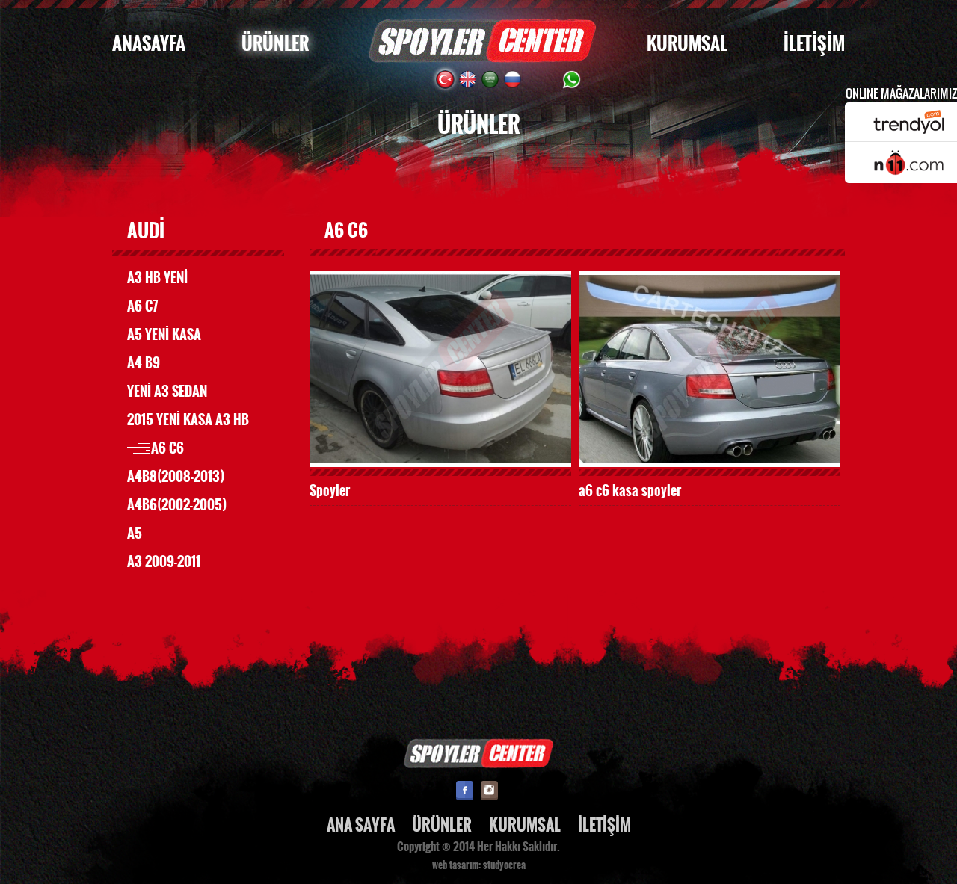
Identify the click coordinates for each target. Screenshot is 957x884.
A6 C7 (142, 306)
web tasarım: (456, 865)
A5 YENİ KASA (164, 334)
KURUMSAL (687, 44)
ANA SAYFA (361, 825)
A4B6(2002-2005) (177, 505)
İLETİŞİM (814, 44)
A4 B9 (143, 363)
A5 (134, 533)
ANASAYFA (148, 44)
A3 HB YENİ (157, 278)
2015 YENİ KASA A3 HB (188, 419)
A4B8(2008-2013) (175, 476)
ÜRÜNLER (275, 44)
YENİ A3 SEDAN (167, 391)
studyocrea (504, 865)
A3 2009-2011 (163, 561)
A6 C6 (167, 448)
